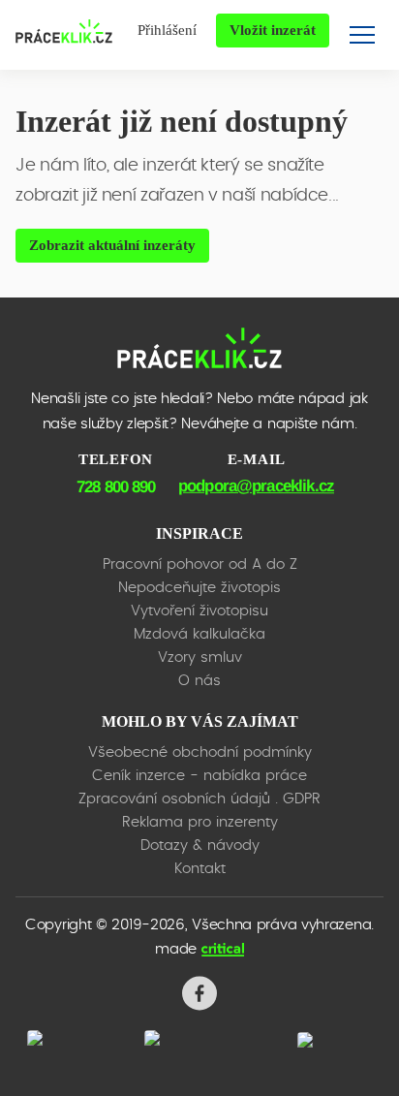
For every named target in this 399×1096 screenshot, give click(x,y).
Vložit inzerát (273, 30)
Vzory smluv (200, 657)
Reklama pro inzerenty (200, 822)
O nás (199, 680)
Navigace (362, 35)
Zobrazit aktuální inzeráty (112, 245)
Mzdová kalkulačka (199, 634)
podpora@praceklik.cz (256, 486)
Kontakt (200, 868)
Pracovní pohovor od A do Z (200, 564)
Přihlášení (167, 30)
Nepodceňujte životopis (199, 587)
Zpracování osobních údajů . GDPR (199, 799)
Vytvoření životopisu (199, 611)
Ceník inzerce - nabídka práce (199, 775)
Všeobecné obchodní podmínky (200, 752)
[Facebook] (199, 993)
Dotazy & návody (200, 845)
